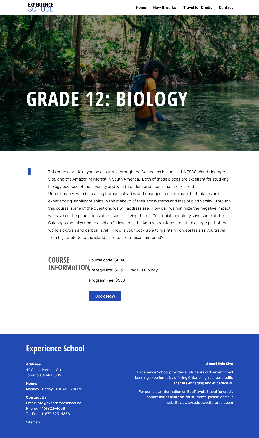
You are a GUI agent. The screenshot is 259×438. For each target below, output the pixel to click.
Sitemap (33, 422)
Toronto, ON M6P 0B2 (43, 375)
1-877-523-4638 (55, 414)
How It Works (164, 7)
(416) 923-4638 (52, 408)
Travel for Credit (197, 7)
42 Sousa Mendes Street (46, 369)
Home (141, 7)
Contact (226, 7)
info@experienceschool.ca (59, 403)
